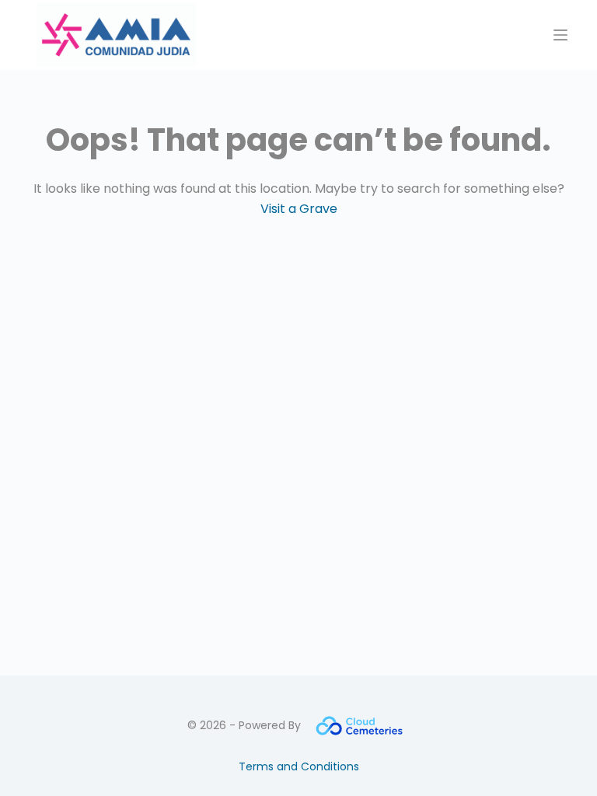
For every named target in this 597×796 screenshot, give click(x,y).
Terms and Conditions (299, 766)
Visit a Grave (298, 209)
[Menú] (560, 35)
